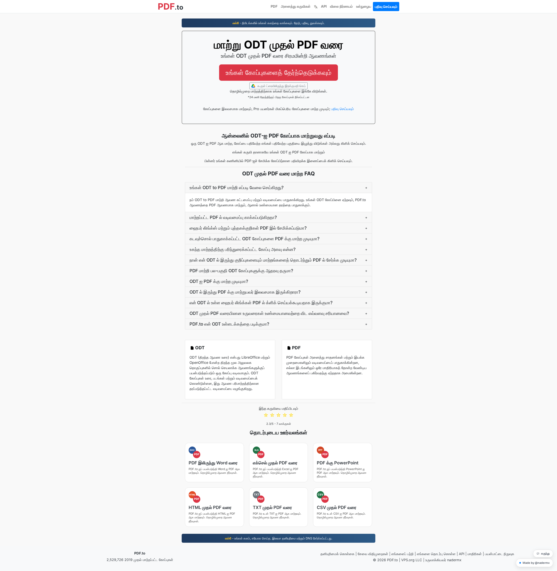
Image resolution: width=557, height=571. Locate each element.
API (324, 6)
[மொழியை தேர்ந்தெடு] (315, 6)
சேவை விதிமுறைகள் (373, 554)
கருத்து (545, 553)
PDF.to (139, 553)
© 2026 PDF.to (385, 560)
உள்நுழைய (363, 6)
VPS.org (407, 560)
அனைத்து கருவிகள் (295, 6)
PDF (274, 6)
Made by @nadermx (536, 562)
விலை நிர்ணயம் (341, 6)
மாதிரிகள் (475, 554)
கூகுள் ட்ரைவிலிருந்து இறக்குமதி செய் (281, 86)
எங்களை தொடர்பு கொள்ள (436, 554)
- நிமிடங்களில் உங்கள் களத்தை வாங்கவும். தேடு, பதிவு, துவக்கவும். (279, 23)
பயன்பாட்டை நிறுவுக (499, 554)
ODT (200, 347)
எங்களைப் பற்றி (402, 554)
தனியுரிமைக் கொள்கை (337, 554)
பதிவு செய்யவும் (386, 6)
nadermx (454, 560)
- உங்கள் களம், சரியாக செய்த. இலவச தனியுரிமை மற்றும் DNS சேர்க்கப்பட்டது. (278, 538)
